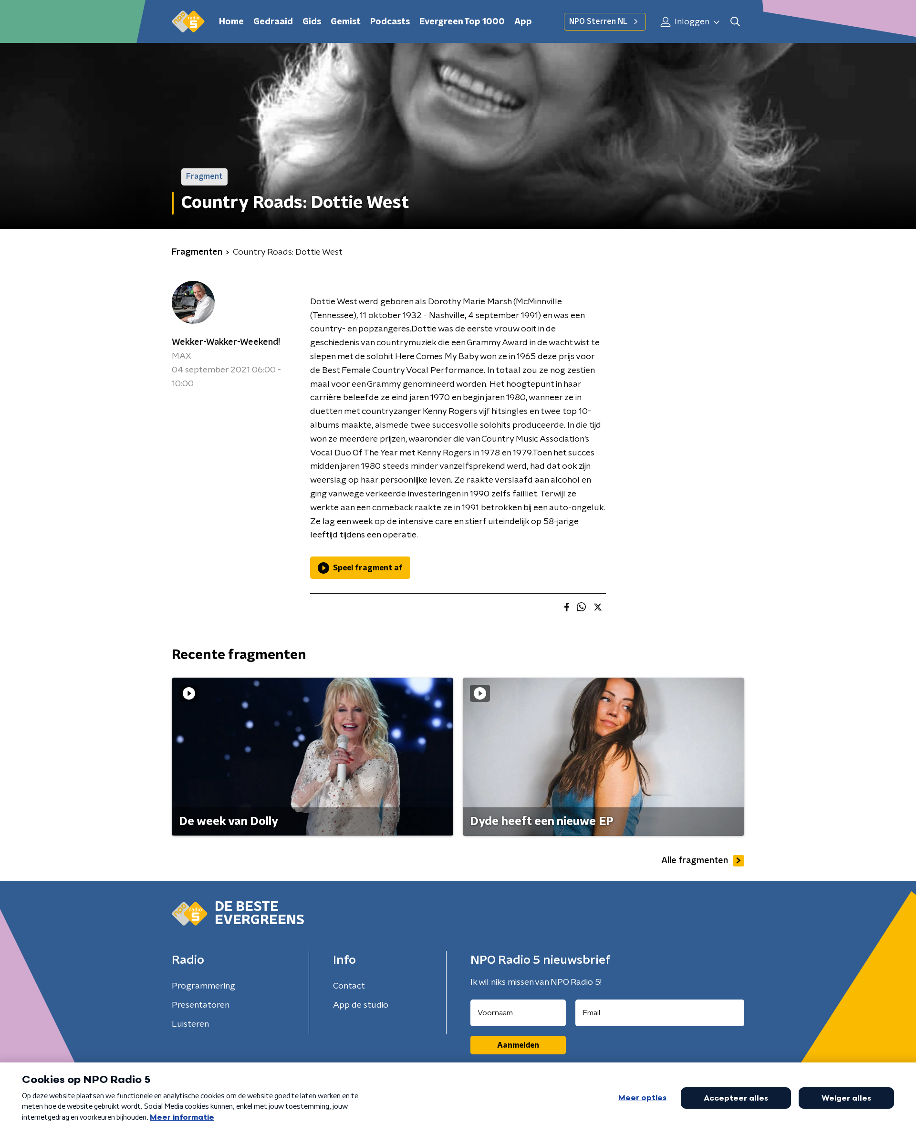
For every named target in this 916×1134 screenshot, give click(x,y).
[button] (735, 22)
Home (231, 22)
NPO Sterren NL (598, 21)
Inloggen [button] (691, 22)
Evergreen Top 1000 (462, 22)
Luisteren (190, 1024)
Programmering (203, 986)
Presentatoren (200, 1005)
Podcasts (390, 22)
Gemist (346, 22)
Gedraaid (273, 22)
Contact (349, 986)
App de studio (360, 1005)
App (523, 22)
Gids (311, 22)
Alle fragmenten (694, 860)
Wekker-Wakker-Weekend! (226, 342)
